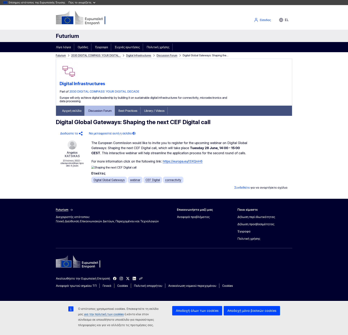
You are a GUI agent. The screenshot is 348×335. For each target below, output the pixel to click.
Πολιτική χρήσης (158, 47)
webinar (135, 180)
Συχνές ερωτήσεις (127, 47)
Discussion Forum (167, 55)
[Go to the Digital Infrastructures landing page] (69, 79)
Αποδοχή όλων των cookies (197, 311)
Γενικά (107, 286)
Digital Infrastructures (138, 55)
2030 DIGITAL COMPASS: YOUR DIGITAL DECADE (104, 91)
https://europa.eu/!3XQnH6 (182, 161)
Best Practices (127, 111)
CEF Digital (153, 180)
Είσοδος (265, 20)
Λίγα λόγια (63, 47)
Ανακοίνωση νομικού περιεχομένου (192, 286)
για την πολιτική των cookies (104, 314)
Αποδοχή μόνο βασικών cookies (251, 311)
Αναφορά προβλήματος (193, 217)
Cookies (122, 286)
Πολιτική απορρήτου (148, 286)
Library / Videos (154, 111)
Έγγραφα (101, 47)
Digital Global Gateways (109, 180)
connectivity (173, 180)
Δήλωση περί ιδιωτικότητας (256, 217)
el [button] (287, 20)
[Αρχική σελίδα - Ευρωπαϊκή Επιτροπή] (85, 18)
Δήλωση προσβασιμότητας (255, 224)
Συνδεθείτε (242, 187)
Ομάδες (83, 47)
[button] (71, 133)
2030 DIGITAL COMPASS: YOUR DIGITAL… (96, 55)
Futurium (67, 36)
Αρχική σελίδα (72, 111)
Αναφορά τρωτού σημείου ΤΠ (76, 286)
